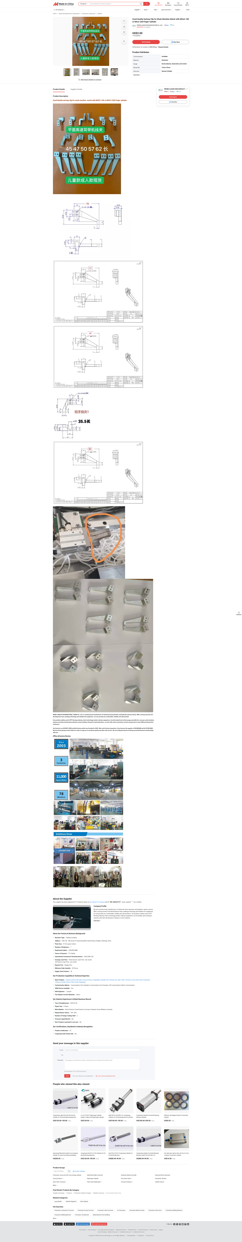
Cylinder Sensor (66, 982)
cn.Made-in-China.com (139, 1232)
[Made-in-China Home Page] (63, 4)
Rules (187, 10)
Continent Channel (143, 1229)
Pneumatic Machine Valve (136, 1210)
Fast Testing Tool (111, 980)
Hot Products (82, 1229)
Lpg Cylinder (58, 1201)
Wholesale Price (132, 1229)
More (54, 1218)
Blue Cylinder (84, 1201)
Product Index (153, 1229)
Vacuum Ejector (88, 980)
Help (155, 10)
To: (62, 1055)
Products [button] (83, 4)
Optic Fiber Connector (124, 980)
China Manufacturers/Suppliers (106, 1229)
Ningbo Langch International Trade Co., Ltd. (149, 25)
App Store (58, 1224)
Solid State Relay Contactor (95, 1175)
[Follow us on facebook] (174, 1224)
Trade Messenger (83, 1224)
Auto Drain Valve (137, 980)
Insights (161, 1229)
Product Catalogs (79, 1171)
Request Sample (163, 47)
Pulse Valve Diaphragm (78, 982)
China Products (92, 1229)
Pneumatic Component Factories (64, 1210)
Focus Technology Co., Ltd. (108, 1235)
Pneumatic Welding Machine (62, 1215)
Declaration (141, 1235)
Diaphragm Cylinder (99, 980)
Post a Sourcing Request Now (105, 1076)
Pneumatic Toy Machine (82, 1215)
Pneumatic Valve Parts (155, 1210)
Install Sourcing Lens (100, 1224)
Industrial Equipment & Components (69, 13)
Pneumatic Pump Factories (86, 1210)
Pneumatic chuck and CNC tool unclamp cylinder (67, 1175)
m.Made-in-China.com (125, 1232)
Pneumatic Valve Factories (105, 1210)
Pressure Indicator (126, 1182)
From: (61, 1050)
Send (67, 1076)
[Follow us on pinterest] (185, 1224)
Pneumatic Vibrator (160, 1178)
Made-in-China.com (113, 1232)
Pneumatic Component (88, 13)
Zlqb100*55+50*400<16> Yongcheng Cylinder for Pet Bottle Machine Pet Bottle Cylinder (121, 1117)
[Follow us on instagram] (180, 1224)
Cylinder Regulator (71, 1201)
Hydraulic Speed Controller (129, 1175)
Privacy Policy (150, 1235)
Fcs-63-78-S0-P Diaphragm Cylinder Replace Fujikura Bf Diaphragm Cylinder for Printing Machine (92, 1117)
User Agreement (131, 1235)
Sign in (187, 5)
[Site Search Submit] (146, 4)
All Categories (59, 10)
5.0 (166, 91)
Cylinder (99, 13)
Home (54, 13)
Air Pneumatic (121, 1210)
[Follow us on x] (177, 1224)
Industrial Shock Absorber (74, 980)
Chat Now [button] (176, 42)
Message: (60, 1060)
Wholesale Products (121, 1229)
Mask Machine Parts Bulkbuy (101, 1215)
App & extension (166, 10)
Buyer (145, 10)
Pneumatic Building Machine (174, 1210)
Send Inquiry (146, 42)
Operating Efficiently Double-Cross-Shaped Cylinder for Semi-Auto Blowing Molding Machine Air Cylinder (65, 1155)
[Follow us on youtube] (183, 1224)
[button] (141, 4)
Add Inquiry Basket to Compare (91, 80)
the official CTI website (97, 902)
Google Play (69, 1224)
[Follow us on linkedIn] (188, 1224)
